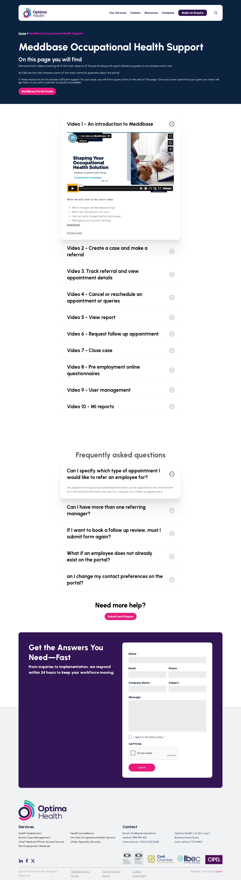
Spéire (218, 871)
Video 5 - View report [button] (91, 317)
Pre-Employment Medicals (34, 846)
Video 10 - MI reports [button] (90, 406)
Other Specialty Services (85, 841)
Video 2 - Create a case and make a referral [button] (107, 251)
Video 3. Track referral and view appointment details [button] (103, 274)
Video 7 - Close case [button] (89, 350)
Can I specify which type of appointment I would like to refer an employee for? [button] (113, 474)
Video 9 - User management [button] (99, 390)
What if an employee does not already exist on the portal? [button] (109, 556)
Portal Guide (74, 232)
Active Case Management (34, 837)
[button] (37, 91)
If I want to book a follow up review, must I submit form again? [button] (114, 533)
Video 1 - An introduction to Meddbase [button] (110, 124)
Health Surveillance (82, 833)
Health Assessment (30, 833)
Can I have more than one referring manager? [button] (106, 510)
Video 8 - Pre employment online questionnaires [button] (103, 370)
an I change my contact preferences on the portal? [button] (115, 579)
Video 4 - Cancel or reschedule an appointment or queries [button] (104, 297)
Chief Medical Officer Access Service (41, 841)
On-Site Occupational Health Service (92, 837)
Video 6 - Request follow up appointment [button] (113, 334)
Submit (142, 767)
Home (22, 33)
